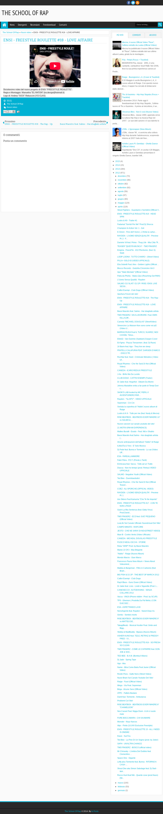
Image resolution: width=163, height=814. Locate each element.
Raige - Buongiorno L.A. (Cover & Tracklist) (140, 77)
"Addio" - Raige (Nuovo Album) (130, 554)
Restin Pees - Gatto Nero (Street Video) (134, 674)
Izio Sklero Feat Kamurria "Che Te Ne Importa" (137, 499)
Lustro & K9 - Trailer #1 (127, 220)
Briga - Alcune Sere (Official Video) (132, 689)
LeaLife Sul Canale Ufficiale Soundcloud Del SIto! (138, 523)
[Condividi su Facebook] (13, 111)
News (12, 24)
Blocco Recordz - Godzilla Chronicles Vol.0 (135, 268)
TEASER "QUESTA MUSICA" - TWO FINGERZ (137, 246)
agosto (121, 191)
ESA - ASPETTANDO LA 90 (129, 607)
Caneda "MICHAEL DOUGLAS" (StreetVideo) (136, 322)
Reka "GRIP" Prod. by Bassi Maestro (133, 546)
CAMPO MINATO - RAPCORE (130, 527)
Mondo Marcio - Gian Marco (129, 557)
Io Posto (95, 811)
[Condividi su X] (10, 111)
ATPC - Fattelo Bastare (127, 693)
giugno (121, 199)
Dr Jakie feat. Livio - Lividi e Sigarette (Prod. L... (137, 586)
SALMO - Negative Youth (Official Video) (134, 474)
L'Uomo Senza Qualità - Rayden (131, 280)
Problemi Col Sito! (125, 701)
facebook (129, 3)
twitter (133, 3)
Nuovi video (12, 107)
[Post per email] (18, 112)
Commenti (136, 35)
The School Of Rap (25, 13)
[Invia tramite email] (4, 111)
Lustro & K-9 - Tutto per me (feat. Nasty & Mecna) (138, 413)
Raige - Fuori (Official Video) (129, 682)
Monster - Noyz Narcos (127, 722)
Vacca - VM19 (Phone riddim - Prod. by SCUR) (137, 597)
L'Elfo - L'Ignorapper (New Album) (136, 129)
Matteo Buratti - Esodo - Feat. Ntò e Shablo (135, 431)
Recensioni (35, 24)
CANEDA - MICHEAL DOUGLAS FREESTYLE (137, 538)
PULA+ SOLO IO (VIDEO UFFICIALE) (133, 261)
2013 (117, 169)
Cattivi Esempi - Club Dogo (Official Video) (135, 290)
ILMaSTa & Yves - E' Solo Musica (131, 446)
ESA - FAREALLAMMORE (128, 456)
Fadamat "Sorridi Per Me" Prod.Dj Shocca (135, 224)
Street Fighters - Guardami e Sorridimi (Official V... (138, 210)
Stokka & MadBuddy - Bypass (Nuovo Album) (136, 632)
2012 (117, 173)
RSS (137, 3)
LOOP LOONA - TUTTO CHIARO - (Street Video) (138, 257)
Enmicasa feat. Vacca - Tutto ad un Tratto (134, 464)
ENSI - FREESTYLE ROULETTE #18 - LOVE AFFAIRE (48, 40)
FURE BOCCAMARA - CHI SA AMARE (133, 718)
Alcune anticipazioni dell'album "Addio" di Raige (138, 442)
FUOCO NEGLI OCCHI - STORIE (131, 542)
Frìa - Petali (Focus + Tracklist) (135, 60)
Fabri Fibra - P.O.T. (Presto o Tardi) (132, 460)
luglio (120, 195)
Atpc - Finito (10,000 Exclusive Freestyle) (134, 725)
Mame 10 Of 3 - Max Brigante (129, 550)
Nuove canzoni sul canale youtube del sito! (135, 424)
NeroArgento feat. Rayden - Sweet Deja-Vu (136, 611)
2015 (117, 161)
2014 (117, 165)
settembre (122, 187)
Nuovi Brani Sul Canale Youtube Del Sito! (135, 678)
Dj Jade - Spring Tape (126, 660)
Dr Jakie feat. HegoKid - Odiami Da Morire (135, 382)
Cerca (160, 24)
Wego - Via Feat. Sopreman (129, 685)
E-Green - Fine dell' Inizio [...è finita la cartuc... (136, 232)
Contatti (63, 24)
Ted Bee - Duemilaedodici (128, 478)
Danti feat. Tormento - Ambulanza (131, 697)
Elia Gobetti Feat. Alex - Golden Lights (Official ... (138, 264)
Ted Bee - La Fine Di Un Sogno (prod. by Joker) (137, 740)
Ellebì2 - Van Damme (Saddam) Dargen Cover (137, 339)
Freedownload (49, 24)
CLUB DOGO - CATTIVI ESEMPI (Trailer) (134, 378)
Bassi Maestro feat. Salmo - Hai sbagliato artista (138, 311)
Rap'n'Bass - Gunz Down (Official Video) (134, 582)
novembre (122, 180)
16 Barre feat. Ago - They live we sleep (133, 346)
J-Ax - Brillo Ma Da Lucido (128, 374)
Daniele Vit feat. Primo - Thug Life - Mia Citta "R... (138, 242)
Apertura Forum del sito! (127, 294)
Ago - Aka (121, 663)
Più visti (120, 35)
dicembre (122, 176)
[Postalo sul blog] (7, 111)
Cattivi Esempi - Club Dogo (129, 578)
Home (4, 25)
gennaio (121, 790)
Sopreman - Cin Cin (126, 403)
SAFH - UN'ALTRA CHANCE (129, 744)
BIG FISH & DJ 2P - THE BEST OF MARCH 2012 (138, 575)
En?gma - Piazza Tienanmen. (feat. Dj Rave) (136, 343)
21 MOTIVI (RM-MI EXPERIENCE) (132, 428)
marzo (121, 783)
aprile (120, 207)
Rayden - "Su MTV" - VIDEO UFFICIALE (134, 399)
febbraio (121, 787)
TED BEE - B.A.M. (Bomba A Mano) (132, 656)
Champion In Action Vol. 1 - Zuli (130, 228)
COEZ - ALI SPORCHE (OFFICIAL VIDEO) (135, 489)
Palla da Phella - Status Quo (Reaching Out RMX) (138, 276)
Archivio (152, 35)
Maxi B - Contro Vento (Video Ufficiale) (133, 534)
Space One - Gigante (126, 758)
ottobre (121, 184)
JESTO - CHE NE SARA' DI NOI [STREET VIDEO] (138, 531)
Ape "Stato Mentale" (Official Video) (132, 272)
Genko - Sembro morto (127, 615)
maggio (121, 203)
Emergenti (22, 24)
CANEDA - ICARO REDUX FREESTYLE (134, 370)
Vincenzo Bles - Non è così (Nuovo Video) (140, 112)
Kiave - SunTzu (124, 736)
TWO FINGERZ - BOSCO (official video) (134, 747)
